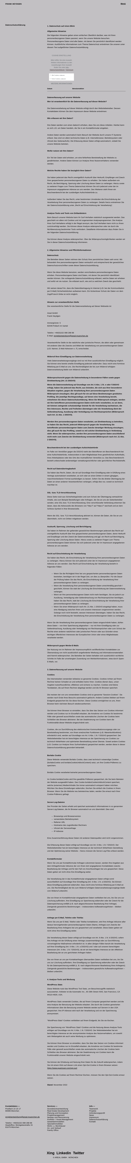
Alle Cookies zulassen (58, 75)
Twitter (78, 1153)
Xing (50, 1153)
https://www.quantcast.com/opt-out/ (62, 1068)
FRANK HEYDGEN (13, 4)
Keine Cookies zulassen (59, 79)
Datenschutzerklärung (57, 70)
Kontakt (92, 1122)
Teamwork (93, 1109)
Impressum (69, 70)
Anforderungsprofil (97, 1113)
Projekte (92, 1111)
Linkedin (63, 1153)
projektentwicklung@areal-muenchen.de (71, 336)
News (91, 1115)
